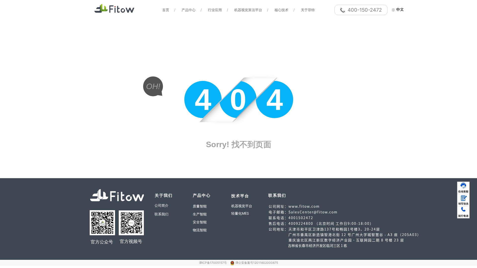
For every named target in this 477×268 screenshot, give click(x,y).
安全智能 (200, 222)
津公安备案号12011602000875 (256, 263)
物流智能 (200, 230)
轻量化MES (240, 213)
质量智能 (200, 206)
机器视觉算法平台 (248, 10)
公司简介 (161, 205)
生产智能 (200, 214)
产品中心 (189, 10)
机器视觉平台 (241, 206)
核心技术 (281, 10)
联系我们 (161, 214)
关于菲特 (308, 10)
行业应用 (215, 10)
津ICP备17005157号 (213, 263)
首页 (165, 10)
